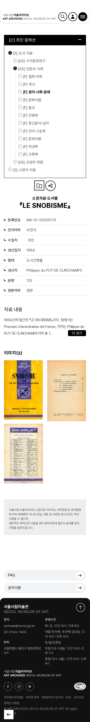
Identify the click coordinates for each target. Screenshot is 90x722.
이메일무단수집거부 (52, 697)
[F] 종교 (29, 108)
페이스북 (8, 687)
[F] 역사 (29, 84)
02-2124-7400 (15, 632)
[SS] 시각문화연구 (15, 60)
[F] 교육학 (30, 154)
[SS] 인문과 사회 (15, 68)
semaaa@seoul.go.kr (19, 626)
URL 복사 (50, 185)
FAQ (11, 575)
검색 (62, 16)
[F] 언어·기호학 (34, 131)
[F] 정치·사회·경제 (36, 92)
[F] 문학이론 (32, 100)
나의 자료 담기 (39, 185)
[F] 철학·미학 (32, 76)
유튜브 (30, 687)
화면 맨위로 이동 (80, 607)
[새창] (80, 686)
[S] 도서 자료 (10, 53)
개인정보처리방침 (13, 697)
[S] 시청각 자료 (10, 169)
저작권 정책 (32, 697)
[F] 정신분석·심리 (36, 123)
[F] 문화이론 (32, 139)
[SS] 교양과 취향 (15, 162)
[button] (82, 16)
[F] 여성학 (30, 146)
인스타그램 (19, 687)
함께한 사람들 (11, 703)
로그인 (72, 16)
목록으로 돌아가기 (9, 714)
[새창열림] (26, 607)
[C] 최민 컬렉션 (22, 40)
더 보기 (77, 333)
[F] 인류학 (30, 115)
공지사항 (14, 588)
